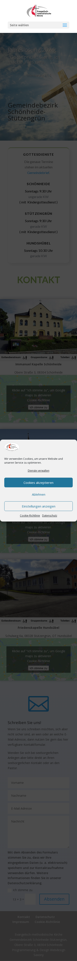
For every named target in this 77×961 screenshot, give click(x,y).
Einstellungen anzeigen (38, 506)
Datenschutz (49, 515)
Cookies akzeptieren (38, 482)
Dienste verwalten (38, 471)
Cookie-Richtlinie (30, 515)
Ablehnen (38, 494)
